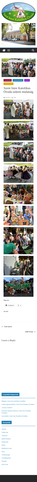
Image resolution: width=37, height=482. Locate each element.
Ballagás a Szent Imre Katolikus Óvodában (13, 401)
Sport (3, 451)
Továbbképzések (6, 458)
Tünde (14, 97)
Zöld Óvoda (29, 332)
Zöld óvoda (5, 464)
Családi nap (7, 80)
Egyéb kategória (17, 80)
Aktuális (4, 429)
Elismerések (5, 442)
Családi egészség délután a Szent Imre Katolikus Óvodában (18, 404)
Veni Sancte (8, 326)
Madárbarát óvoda (7, 448)
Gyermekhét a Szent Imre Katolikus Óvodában (15, 416)
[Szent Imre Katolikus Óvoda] (4, 50)
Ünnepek (4, 461)
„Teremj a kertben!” (7, 407)
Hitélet (27, 80)
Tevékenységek (8, 83)
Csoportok (4, 435)
